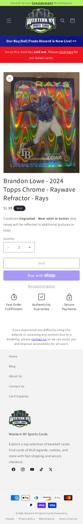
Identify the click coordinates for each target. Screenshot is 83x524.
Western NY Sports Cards (39, 513)
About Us (15, 376)
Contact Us (17, 386)
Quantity (8, 239)
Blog (12, 366)
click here (66, 52)
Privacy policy (27, 518)
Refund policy (47, 518)
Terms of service (68, 518)
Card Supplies (19, 396)
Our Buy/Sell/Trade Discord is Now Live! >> (41, 41)
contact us (38, 339)
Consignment (42, 3)
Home (13, 356)
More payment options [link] (41, 286)
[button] (9, 21)
